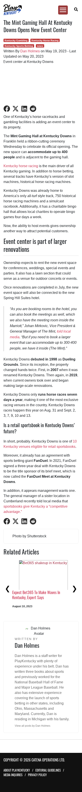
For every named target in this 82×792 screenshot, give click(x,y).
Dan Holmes (30, 51)
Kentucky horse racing (20, 166)
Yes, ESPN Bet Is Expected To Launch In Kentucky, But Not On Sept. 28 (36, 603)
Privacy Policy (37, 774)
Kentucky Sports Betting (19, 46)
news (40, 46)
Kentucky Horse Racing (45, 40)
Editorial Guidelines (48, 770)
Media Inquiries (13, 774)
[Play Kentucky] (39, 9)
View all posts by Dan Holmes (32, 725)
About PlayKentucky (16, 770)
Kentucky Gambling (16, 40)
